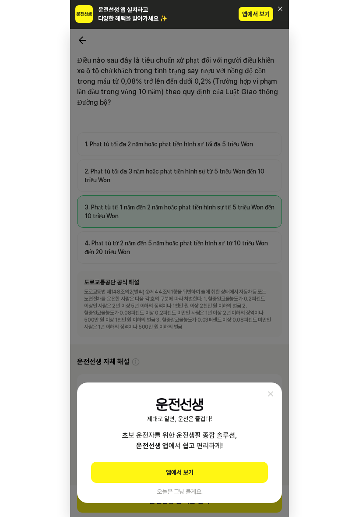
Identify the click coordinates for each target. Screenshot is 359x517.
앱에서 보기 (256, 14)
